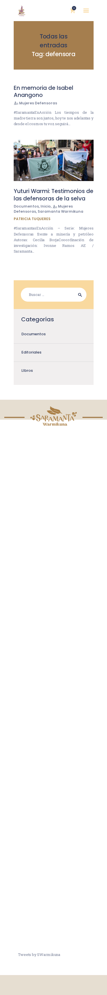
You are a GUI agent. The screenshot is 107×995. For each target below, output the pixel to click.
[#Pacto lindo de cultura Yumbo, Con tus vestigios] (53, 573)
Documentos (26, 206)
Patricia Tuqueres (32, 218)
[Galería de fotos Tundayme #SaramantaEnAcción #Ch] (53, 744)
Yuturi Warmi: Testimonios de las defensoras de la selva (53, 195)
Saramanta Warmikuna (60, 211)
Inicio (46, 206)
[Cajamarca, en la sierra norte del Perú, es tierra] (53, 615)
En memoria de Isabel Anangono (43, 91)
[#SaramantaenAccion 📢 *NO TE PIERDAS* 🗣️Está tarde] (53, 915)
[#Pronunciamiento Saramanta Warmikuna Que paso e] (53, 787)
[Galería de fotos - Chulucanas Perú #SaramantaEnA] (53, 701)
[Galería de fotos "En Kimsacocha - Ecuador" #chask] (53, 829)
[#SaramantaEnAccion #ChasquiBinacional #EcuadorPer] (53, 658)
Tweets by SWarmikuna (39, 954)
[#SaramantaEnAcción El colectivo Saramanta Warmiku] (53, 872)
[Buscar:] (53, 294)
